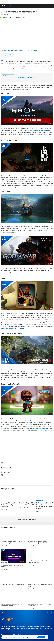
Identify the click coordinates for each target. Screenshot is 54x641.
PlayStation (8, 5)
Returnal (43, 313)
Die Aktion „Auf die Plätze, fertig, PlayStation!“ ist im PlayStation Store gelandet (9, 504)
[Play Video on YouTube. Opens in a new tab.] (50, 124)
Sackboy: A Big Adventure (34, 420)
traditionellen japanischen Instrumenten (40, 130)
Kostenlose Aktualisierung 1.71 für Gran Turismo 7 (12, 584)
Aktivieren (41, 637)
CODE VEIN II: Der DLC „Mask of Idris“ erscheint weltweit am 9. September (11, 604)
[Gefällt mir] (7, 509)
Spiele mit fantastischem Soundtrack (26, 77)
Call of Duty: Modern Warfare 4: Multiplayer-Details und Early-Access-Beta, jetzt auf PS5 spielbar (39, 542)
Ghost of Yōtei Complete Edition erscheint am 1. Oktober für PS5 (27, 504)
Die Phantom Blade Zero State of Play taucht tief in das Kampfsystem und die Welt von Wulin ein (44, 505)
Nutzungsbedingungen (6, 634)
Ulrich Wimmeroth (9, 54)
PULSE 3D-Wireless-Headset (6, 467)
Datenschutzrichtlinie (18, 634)
